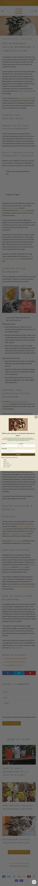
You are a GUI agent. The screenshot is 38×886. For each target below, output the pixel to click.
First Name (3, 443)
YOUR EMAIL (4, 448)
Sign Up (18, 454)
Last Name (21, 443)
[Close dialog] (36, 417)
